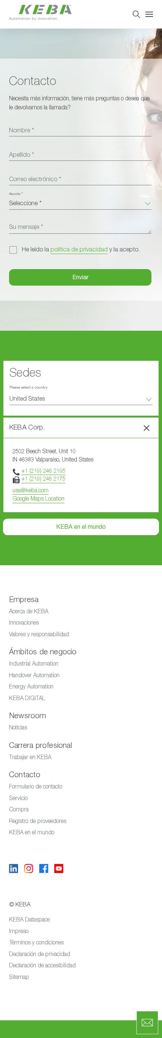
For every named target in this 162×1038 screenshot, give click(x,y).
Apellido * (21, 155)
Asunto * (16, 194)
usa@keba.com (30, 490)
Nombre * (21, 130)
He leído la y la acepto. (81, 250)
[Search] (136, 14)
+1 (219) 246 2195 (43, 471)
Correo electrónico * (35, 179)
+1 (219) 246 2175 (43, 478)
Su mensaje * (26, 227)
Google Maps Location (38, 498)
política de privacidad (79, 250)
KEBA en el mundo (81, 527)
